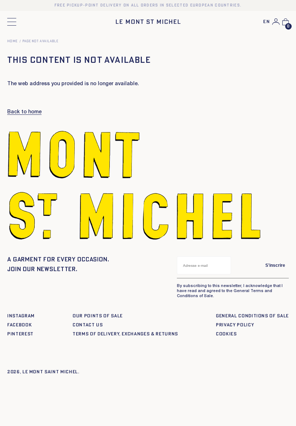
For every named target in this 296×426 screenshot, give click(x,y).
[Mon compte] (276, 21)
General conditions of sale (252, 316)
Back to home (24, 112)
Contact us (88, 325)
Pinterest (20, 334)
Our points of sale (98, 316)
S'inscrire (275, 265)
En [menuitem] (266, 21)
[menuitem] (266, 22)
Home (12, 41)
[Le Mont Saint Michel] (148, 21)
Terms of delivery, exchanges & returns (125, 334)
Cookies (226, 334)
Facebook (19, 325)
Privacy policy (235, 325)
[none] (266, 22)
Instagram (21, 316)
